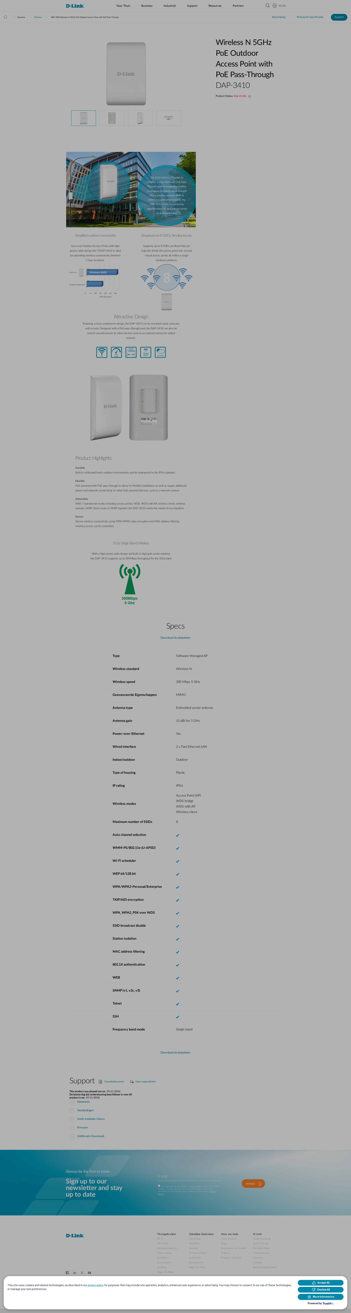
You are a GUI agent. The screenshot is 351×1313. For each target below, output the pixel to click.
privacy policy (95, 1285)
